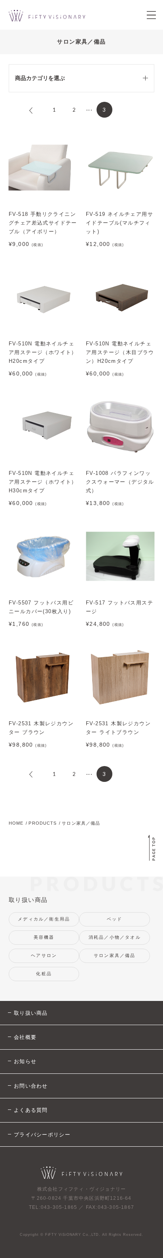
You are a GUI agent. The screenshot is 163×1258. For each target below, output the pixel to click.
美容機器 (44, 937)
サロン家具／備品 (115, 955)
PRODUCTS (42, 823)
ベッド (115, 919)
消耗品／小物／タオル (115, 937)
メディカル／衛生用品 (44, 919)
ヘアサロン (44, 955)
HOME (16, 823)
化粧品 (44, 973)
